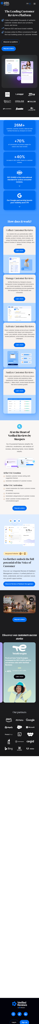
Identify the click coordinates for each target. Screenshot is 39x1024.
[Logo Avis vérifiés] (5, 3)
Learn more (19, 676)
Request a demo (9, 48)
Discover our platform (11, 42)
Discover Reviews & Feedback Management (19, 584)
